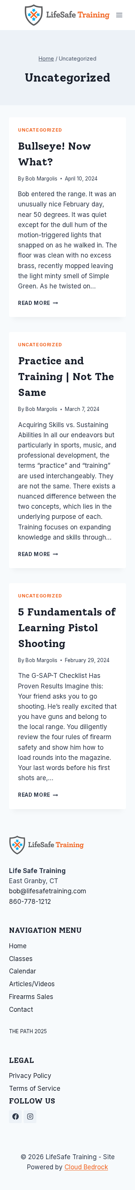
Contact (21, 1009)
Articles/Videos (32, 984)
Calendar (22, 971)
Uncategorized (40, 130)
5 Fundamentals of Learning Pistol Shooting (67, 627)
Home (18, 946)
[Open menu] (119, 15)
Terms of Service (34, 1088)
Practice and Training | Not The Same (66, 376)
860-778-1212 (30, 901)
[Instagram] (30, 1116)
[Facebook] (15, 1116)
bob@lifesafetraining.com (47, 891)
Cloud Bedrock (86, 1167)
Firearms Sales (31, 997)
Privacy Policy (30, 1075)
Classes (21, 959)
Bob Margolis (41, 179)
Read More (38, 303)
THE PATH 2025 (28, 1031)
